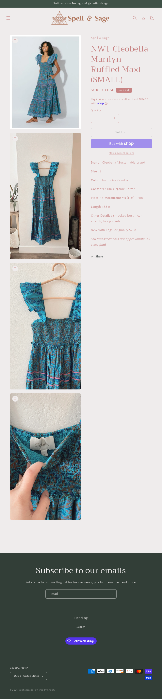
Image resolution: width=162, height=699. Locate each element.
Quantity (96, 110)
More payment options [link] (121, 153)
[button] (8, 18)
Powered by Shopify (45, 690)
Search (81, 627)
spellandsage (26, 690)
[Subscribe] (112, 594)
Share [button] (99, 256)
